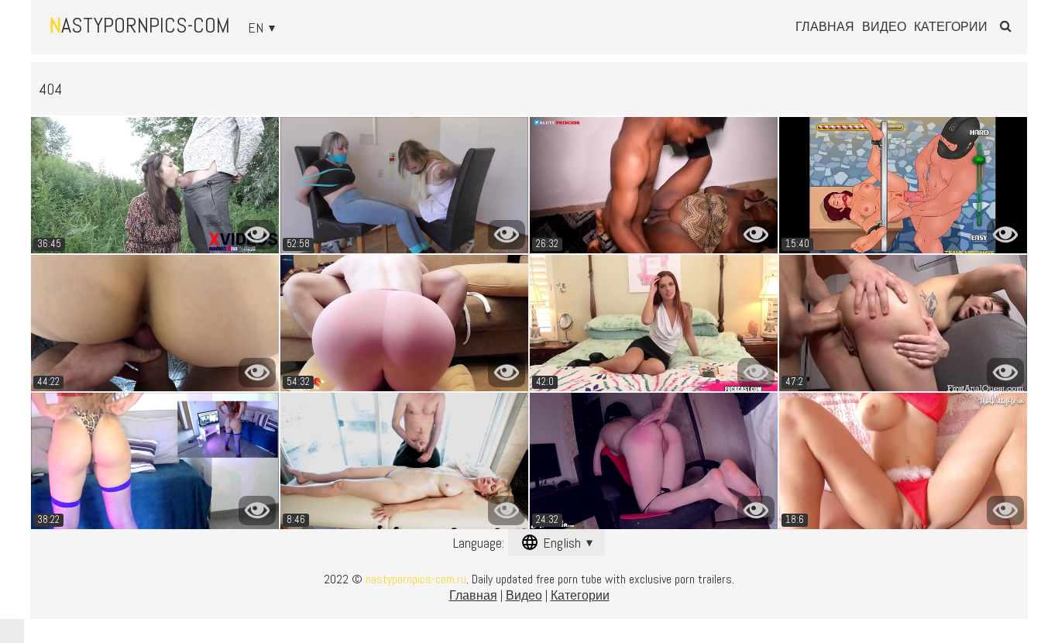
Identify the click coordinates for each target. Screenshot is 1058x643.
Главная (824, 27)
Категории (951, 27)
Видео (884, 27)
